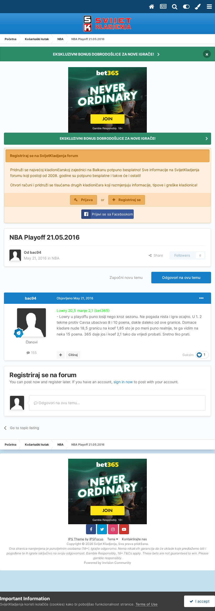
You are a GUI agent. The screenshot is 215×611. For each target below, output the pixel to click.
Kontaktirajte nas (134, 539)
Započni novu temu (126, 277)
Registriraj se (130, 200)
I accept (201, 601)
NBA (55, 258)
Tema (111, 539)
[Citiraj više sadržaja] (61, 355)
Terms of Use (147, 604)
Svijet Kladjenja (105, 544)
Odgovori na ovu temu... (58, 403)
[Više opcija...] (201, 298)
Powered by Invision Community (107, 563)
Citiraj (73, 355)
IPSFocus (96, 539)
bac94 (35, 252)
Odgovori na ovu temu (181, 277)
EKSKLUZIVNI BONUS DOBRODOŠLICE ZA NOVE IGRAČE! (103, 54)
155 (33, 352)
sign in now (123, 382)
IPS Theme (76, 539)
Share (157, 255)
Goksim (188, 355)
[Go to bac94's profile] (15, 255)
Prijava (87, 200)
